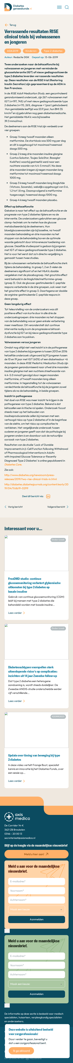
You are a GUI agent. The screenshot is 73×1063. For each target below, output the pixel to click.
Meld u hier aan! (34, 854)
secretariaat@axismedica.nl (19, 838)
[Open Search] (67, 7)
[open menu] (59, 7)
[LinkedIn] (48, 496)
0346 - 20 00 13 (13, 833)
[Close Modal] (7, 931)
